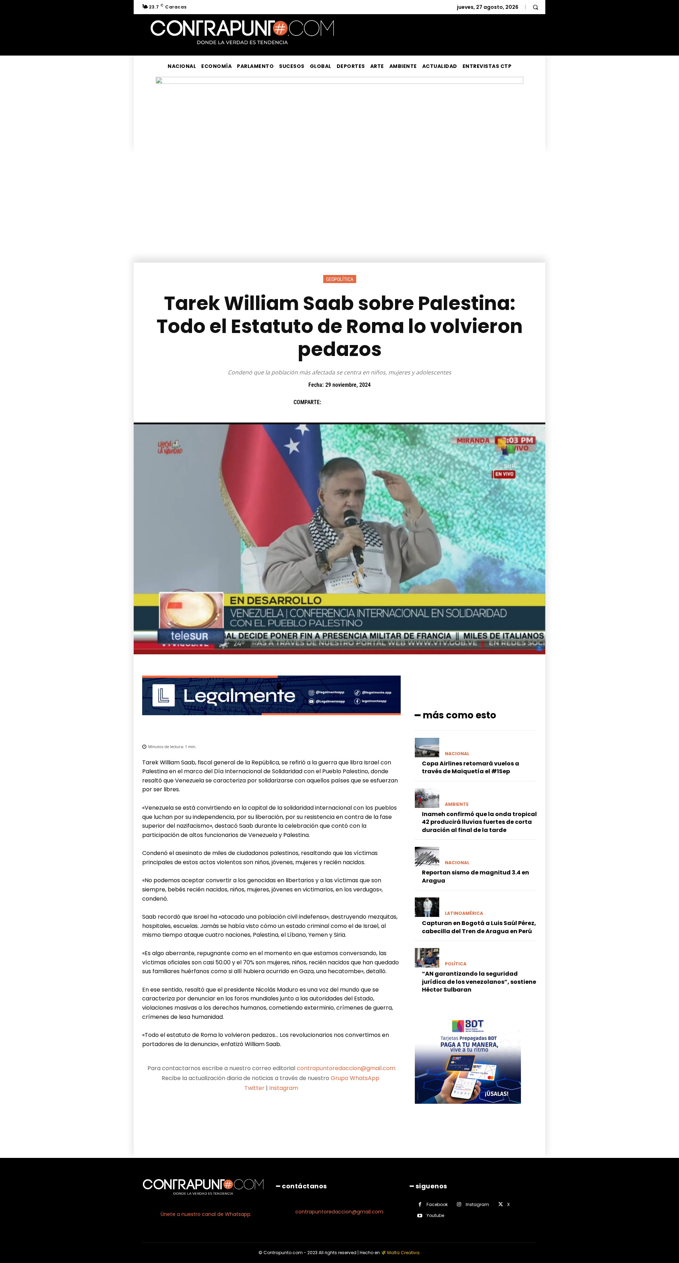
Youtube (435, 1215)
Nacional (457, 754)
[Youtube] (420, 1215)
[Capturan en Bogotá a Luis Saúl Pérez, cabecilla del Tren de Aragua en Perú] (427, 907)
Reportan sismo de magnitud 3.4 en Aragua (475, 876)
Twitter (254, 1088)
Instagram (283, 1088)
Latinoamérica (464, 913)
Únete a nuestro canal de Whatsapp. (206, 1214)
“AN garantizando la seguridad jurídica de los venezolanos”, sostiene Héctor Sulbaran (479, 982)
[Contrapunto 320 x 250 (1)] (468, 1109)
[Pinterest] (362, 402)
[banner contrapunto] (271, 720)
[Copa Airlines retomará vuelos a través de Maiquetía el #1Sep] (427, 747)
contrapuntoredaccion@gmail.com (346, 1068)
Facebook (437, 1204)
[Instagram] (459, 1204)
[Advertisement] (339, 209)
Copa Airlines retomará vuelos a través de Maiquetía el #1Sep (470, 767)
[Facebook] (330, 402)
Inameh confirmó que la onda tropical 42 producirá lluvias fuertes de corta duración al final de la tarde (479, 822)
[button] (535, 7)
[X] (346, 402)
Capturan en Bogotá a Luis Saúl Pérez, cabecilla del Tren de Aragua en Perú (479, 927)
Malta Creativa (403, 1253)
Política (455, 964)
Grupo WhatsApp (356, 1078)
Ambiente (457, 804)
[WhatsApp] (379, 402)
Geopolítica (339, 279)
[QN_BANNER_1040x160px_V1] (339, 82)
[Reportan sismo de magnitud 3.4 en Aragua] (427, 856)
